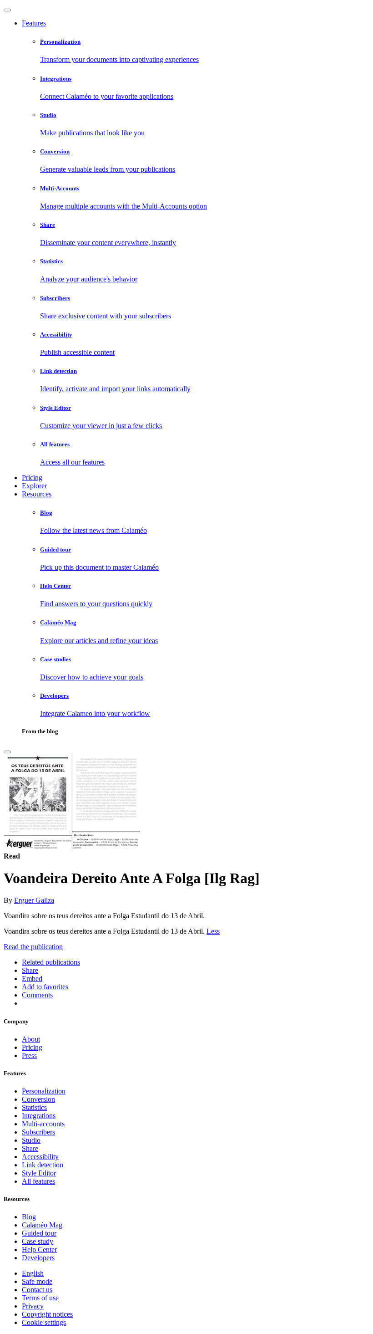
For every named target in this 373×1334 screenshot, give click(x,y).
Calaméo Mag (42, 1225)
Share (30, 1148)
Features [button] (34, 23)
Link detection (42, 1165)
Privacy (33, 1306)
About (31, 1039)
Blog (29, 1217)
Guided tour (39, 1233)
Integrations (38, 1115)
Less (213, 931)
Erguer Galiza (34, 900)
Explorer (34, 486)
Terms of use (40, 1298)
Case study (37, 1241)
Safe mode (37, 1281)
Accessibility (40, 1156)
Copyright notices (47, 1314)
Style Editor (39, 1173)
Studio (31, 1140)
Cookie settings (44, 1322)
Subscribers (38, 1132)
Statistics (34, 1107)
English (33, 1273)
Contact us (37, 1289)
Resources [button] (36, 494)
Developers (38, 1258)
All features (38, 1181)
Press (29, 1055)
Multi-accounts (43, 1124)
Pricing (32, 477)
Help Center (39, 1249)
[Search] (7, 752)
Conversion (38, 1099)
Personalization (44, 1091)
